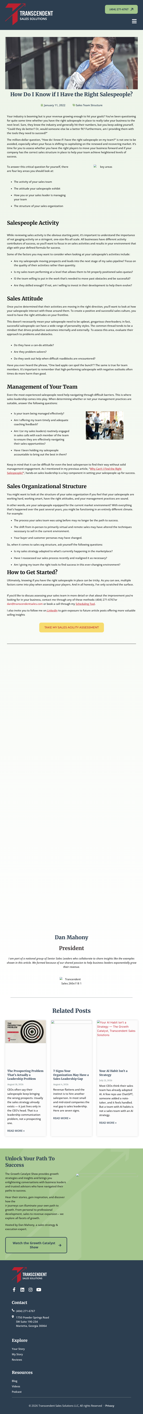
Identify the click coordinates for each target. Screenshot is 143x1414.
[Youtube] (38, 1289)
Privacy (109, 1405)
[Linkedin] (22, 1289)
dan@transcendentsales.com (25, 604)
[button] (134, 21)
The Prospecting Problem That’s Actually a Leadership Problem (25, 1074)
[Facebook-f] (14, 1289)
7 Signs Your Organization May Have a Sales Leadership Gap (71, 1074)
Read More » (16, 1130)
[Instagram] (30, 1289)
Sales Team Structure (89, 105)
